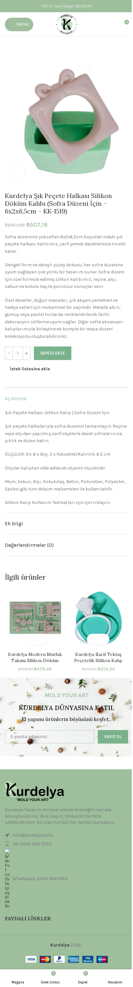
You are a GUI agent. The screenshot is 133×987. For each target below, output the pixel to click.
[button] (29, 639)
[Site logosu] (66, 24)
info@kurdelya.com (33, 835)
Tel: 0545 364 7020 (32, 844)
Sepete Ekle (52, 353)
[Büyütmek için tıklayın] (17, 173)
